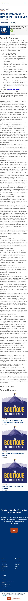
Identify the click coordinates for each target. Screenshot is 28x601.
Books (3, 591)
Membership (17, 564)
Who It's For (4, 564)
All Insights (4, 578)
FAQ (2, 568)
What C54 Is (4, 561)
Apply (16, 568)
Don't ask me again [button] (16, 598)
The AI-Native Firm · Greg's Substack (7, 581)
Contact (3, 570)
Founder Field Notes (6, 584)
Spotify (13, 22)
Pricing (16, 566)
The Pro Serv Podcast (6, 586)
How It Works (17, 561)
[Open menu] (25, 3)
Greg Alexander (5, 566)
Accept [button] (9, 598)
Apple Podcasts (4, 22)
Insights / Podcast (4, 9)
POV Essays (4, 589)
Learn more (4, 595)
